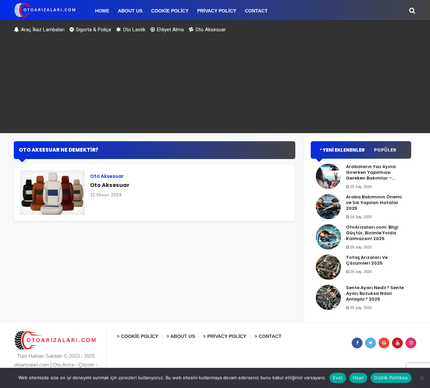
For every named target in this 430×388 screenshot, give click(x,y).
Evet (338, 377)
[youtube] (397, 343)
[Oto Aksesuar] (154, 195)
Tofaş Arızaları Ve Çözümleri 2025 (367, 260)
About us (182, 336)
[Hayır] (421, 378)
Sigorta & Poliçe (93, 30)
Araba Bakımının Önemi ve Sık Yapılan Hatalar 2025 (374, 202)
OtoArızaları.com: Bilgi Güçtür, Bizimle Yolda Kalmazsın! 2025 (372, 233)
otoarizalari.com (31, 364)
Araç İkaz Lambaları (41, 30)
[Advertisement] (215, 86)
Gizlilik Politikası (391, 377)
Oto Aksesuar (210, 30)
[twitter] (370, 343)
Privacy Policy (226, 336)
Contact (269, 336)
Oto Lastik (133, 30)
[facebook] (357, 343)
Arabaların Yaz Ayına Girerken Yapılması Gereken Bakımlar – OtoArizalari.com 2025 (372, 175)
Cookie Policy (139, 336)
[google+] (384, 343)
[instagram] (410, 343)
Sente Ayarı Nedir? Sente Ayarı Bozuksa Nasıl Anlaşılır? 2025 (375, 293)
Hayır (358, 377)
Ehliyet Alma (170, 30)
